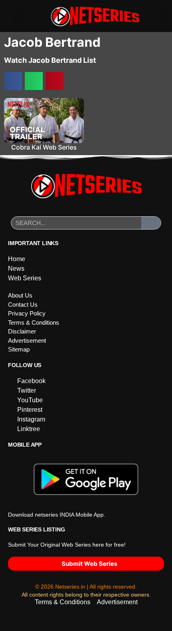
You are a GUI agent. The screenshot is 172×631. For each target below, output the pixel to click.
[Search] (151, 223)
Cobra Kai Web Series (44, 147)
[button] (17, 16)
